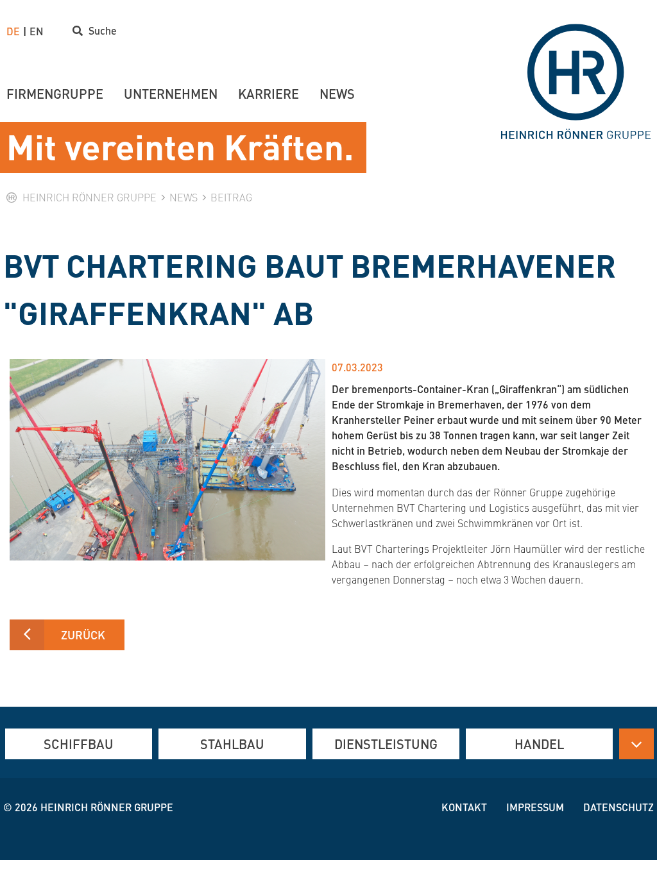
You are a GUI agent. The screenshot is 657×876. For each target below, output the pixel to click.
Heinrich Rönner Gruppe (106, 807)
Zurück (83, 635)
